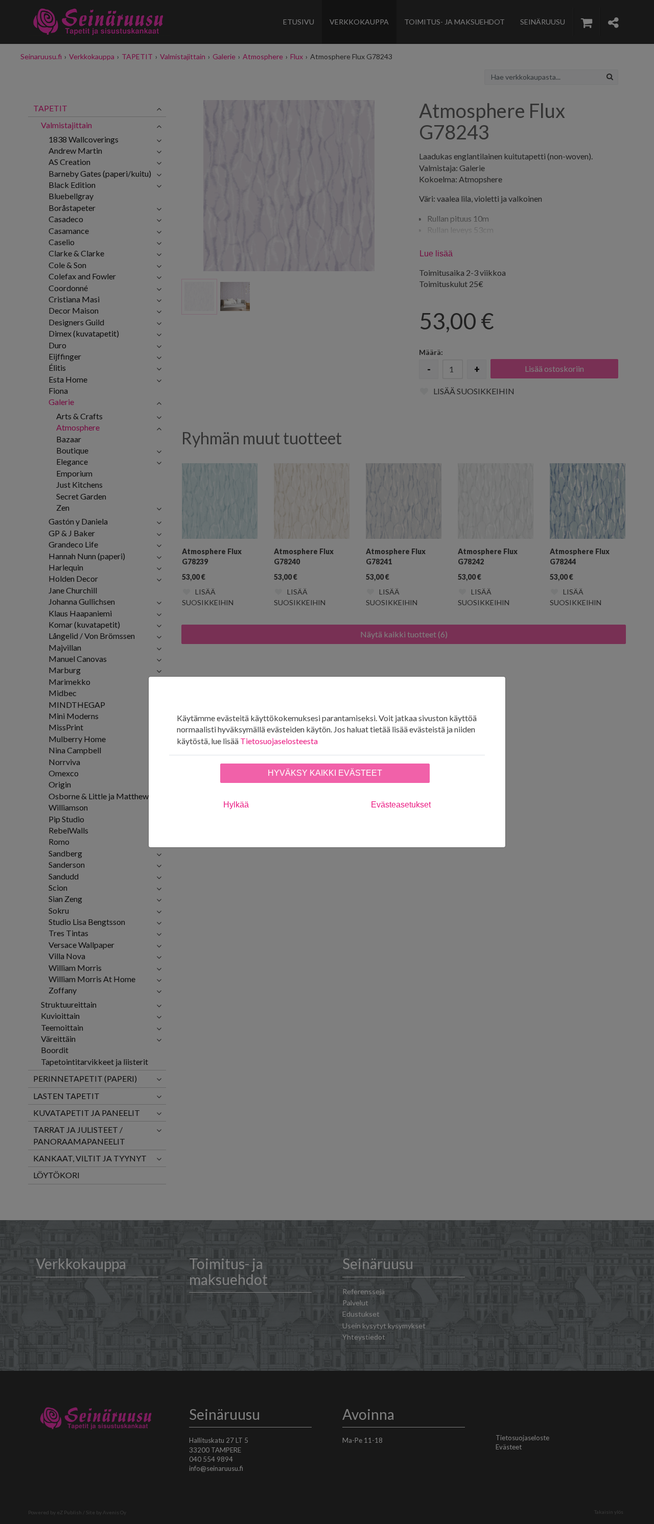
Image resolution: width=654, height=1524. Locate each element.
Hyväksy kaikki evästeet (325, 773)
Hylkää (236, 804)
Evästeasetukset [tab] (401, 804)
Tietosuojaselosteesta (279, 741)
